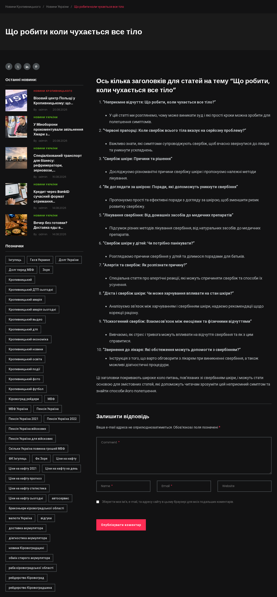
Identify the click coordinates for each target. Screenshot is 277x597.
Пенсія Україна (48, 409)
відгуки (46, 518)
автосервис (60, 498)
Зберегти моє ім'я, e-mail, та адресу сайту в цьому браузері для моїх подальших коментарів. (168, 501)
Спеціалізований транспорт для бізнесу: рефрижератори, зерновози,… (58, 163)
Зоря (46, 270)
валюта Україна (20, 518)
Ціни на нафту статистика (27, 488)
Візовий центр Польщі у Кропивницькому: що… (54, 100)
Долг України (69, 260)
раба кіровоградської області (31, 568)
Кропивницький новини (26, 349)
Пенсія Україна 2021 (23, 419)
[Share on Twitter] (17, 66)
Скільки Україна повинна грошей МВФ (37, 448)
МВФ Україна (18, 409)
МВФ (51, 399)
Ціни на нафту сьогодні (26, 498)
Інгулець (15, 260)
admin (43, 109)
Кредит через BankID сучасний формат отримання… (51, 196)
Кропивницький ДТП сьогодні (31, 289)
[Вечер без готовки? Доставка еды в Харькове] (16, 225)
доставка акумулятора (26, 528)
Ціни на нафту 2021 (23, 468)
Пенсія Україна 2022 (62, 419)
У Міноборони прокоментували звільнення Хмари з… (58, 129)
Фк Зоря (41, 458)
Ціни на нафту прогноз (25, 478)
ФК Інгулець (18, 458)
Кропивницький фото (24, 379)
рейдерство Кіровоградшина (30, 587)
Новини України (46, 117)
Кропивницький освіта (25, 359)
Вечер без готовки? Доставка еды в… (50, 225)
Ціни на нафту (66, 458)
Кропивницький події (24, 369)
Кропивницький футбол (26, 389)
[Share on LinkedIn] (27, 66)
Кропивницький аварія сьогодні (32, 309)
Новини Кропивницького (53, 91)
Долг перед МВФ (21, 270)
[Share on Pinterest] (36, 66)
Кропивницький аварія (25, 299)
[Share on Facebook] (8, 66)
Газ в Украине (40, 260)
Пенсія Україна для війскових (31, 438)
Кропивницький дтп (23, 329)
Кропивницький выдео (25, 319)
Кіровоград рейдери (24, 399)
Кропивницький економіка (28, 339)
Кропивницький (20, 279)
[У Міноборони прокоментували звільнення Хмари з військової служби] (16, 127)
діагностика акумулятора (28, 538)
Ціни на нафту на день (61, 468)
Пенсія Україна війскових (27, 428)
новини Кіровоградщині (26, 548)
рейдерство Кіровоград (26, 578)
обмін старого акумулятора (29, 558)
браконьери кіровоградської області (36, 508)
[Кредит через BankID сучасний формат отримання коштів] (16, 194)
